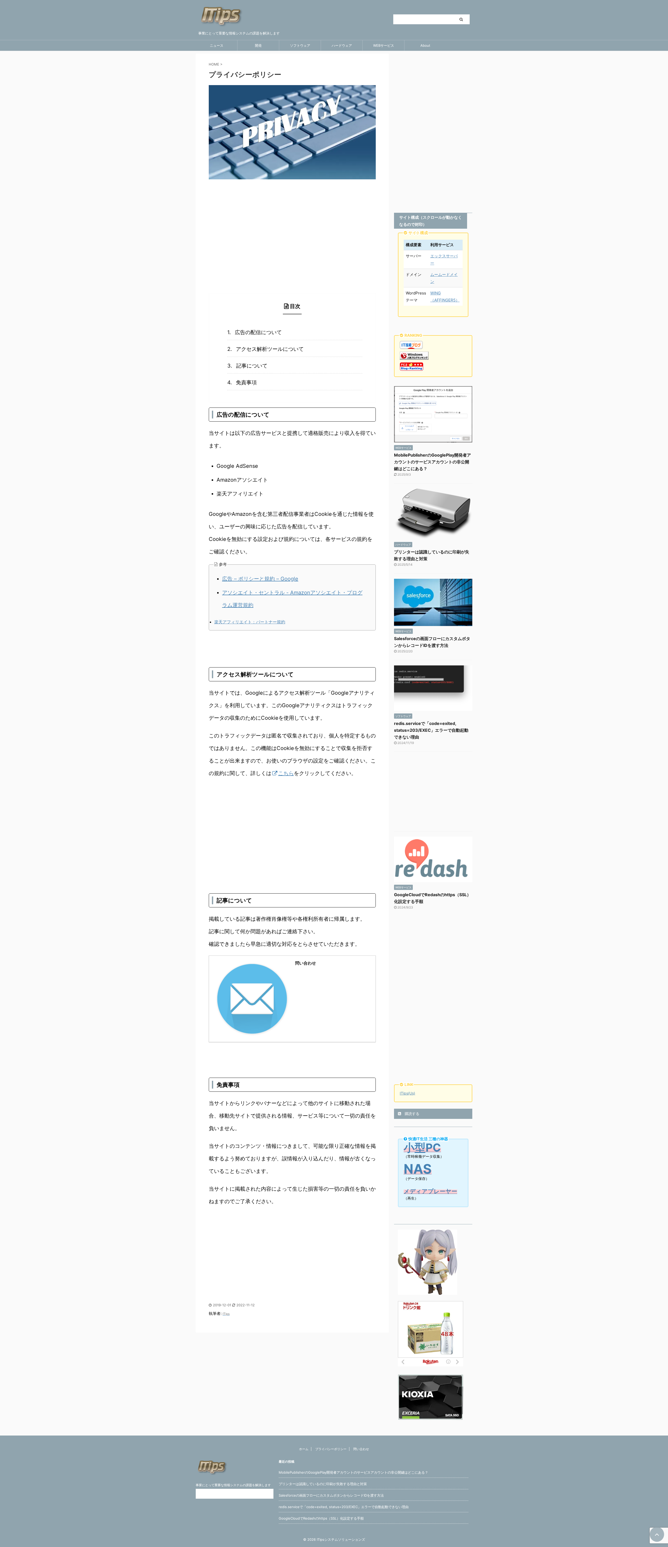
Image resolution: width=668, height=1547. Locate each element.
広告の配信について (258, 332)
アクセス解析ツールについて (270, 349)
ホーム (303, 1449)
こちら (286, 773)
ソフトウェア (300, 45)
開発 (258, 45)
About (425, 45)
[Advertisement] (292, 251)
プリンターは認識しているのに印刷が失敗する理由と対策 (323, 1484)
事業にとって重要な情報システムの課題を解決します (233, 1485)
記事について (251, 366)
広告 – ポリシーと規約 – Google (260, 579)
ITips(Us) (407, 1093)
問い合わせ (361, 1449)
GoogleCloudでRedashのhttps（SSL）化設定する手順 (321, 1518)
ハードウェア (342, 45)
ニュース (216, 45)
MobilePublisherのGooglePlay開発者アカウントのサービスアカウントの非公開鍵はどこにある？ (432, 461)
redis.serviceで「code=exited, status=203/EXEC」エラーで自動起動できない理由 (431, 730)
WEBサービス (383, 45)
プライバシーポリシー (331, 1449)
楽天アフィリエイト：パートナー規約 (249, 621)
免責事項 (246, 382)
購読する (411, 1113)
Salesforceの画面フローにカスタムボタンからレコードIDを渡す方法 (331, 1495)
